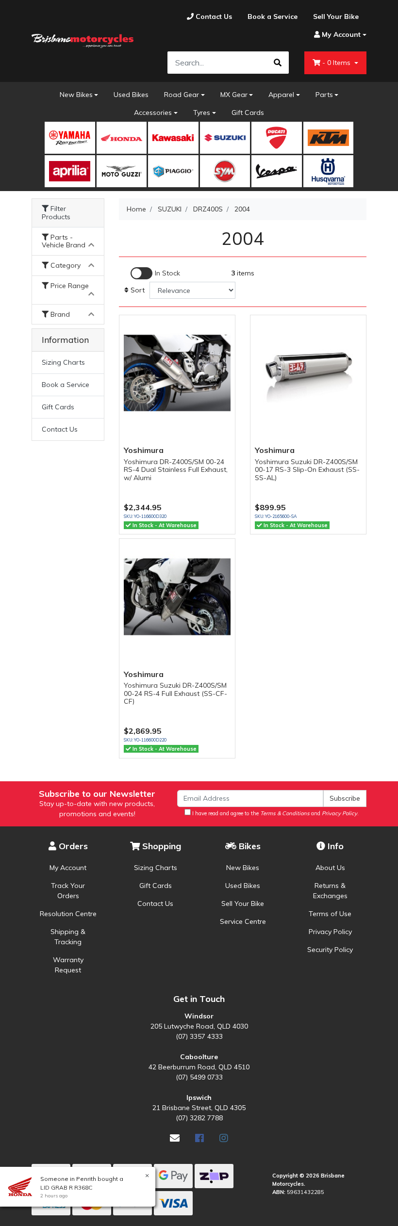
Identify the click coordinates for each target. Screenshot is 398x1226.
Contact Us (60, 429)
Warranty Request (68, 964)
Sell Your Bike (242, 903)
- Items (337, 62)
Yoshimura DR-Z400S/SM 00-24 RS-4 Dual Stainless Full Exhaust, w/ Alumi (176, 470)
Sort (137, 290)
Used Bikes (131, 94)
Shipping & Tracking (67, 936)
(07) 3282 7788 (199, 1117)
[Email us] (175, 1138)
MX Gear (234, 94)
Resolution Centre (68, 913)
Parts (324, 94)
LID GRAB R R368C (66, 1187)
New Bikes (76, 94)
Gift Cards (248, 112)
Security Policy (330, 949)
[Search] (277, 62)
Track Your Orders (68, 890)
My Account (68, 867)
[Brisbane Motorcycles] (82, 41)
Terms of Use (330, 913)
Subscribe (345, 798)
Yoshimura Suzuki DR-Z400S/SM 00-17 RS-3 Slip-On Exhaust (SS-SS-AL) (307, 470)
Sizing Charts (63, 362)
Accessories (153, 112)
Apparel (281, 94)
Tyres (201, 112)
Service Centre (243, 921)
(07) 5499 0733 (199, 1077)
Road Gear (181, 94)
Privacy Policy (330, 931)
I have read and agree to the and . (275, 813)
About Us (330, 867)
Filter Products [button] (56, 213)
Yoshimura (144, 450)
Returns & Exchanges (330, 890)
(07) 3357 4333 (199, 1036)
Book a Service (65, 384)
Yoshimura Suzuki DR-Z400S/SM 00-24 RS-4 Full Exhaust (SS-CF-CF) (175, 693)
